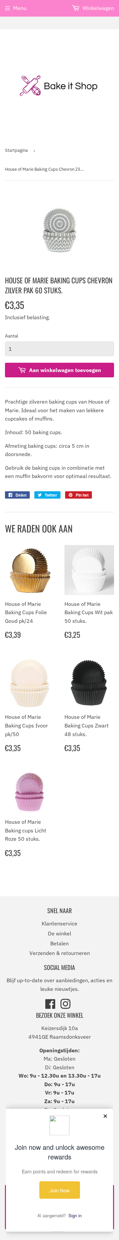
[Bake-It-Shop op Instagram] (65, 1006)
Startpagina (16, 150)
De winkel (59, 933)
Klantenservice (59, 923)
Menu (19, 8)
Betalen (59, 943)
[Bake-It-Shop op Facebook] (50, 1006)
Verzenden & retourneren (59, 953)
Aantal (11, 336)
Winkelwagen (97, 8)
